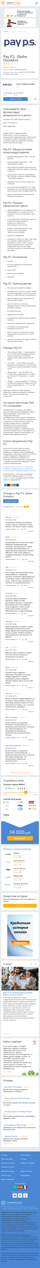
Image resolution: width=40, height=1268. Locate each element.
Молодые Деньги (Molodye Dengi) (17, 1111)
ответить (31, 531)
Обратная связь (7, 1159)
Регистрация (25, 1155)
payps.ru (13, 67)
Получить (20, 906)
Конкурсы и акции (8, 1167)
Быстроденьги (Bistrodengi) (15, 1125)
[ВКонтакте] (5, 485)
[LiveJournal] (17, 485)
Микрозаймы (25, 1175)
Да (22, 529)
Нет (25, 529)
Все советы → (8, 1072)
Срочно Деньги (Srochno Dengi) (17, 1098)
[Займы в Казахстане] (15, 1187)
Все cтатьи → (8, 1033)
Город (6, 815)
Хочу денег (20, 838)
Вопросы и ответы (8, 1163)
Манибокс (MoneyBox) (13, 1087)
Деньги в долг (6, 1175)
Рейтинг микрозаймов (17, 849)
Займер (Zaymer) (11, 1136)
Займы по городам (27, 1163)
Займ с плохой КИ (7, 1179)
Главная (5, 32)
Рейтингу (19, 507)
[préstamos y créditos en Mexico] (25, 1187)
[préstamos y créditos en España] (20, 1187)
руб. (13, 788)
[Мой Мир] (14, 485)
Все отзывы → (8, 1143)
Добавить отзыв (11, 501)
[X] (8, 485)
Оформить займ (15, 99)
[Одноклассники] (11, 485)
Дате (26, 507)
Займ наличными (7, 1171)
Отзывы (23, 1159)
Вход (5, 1155)
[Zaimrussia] (12, 3)
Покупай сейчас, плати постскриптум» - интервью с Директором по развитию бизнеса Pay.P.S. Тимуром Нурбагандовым (19, 469)
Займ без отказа (26, 1171)
